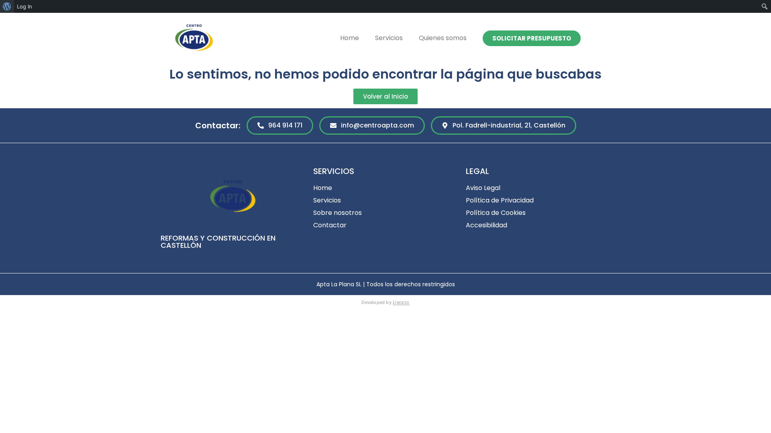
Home (349, 37)
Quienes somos (443, 37)
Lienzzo (401, 302)
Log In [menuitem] (24, 6)
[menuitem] (7, 6)
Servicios (389, 37)
